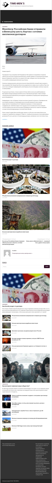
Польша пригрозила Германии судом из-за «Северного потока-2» (29, 346)
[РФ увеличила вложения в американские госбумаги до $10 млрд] (26, 194)
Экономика (4, 26)
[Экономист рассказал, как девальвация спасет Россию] (6, 335)
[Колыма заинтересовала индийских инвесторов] (26, 230)
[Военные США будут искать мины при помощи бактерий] (6, 430)
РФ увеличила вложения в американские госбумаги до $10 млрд (20, 195)
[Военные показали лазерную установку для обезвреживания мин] (6, 423)
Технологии (5, 384)
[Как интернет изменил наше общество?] (26, 383)
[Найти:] (26, 266)
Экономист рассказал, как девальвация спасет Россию (26, 330)
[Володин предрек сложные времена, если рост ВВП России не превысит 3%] (6, 343)
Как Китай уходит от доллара (10, 159)
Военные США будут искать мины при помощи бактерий (27, 425)
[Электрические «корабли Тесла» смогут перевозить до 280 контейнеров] (6, 415)
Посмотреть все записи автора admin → (22, 253)
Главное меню (8, 21)
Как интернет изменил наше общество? (16, 386)
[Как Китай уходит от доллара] (26, 158)
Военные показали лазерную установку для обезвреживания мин (29, 418)
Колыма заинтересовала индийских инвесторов (15, 232)
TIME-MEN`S (17, 3)
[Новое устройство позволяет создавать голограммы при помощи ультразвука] (6, 400)
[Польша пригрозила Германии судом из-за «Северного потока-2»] (6, 350)
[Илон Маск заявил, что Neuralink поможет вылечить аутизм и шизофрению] (6, 407)
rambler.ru (4, 119)
